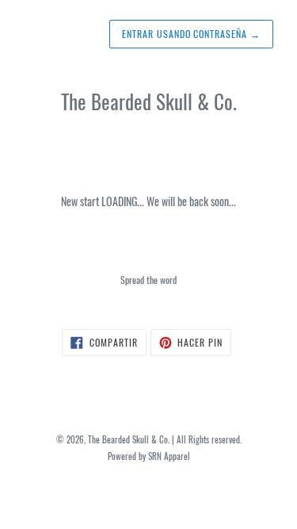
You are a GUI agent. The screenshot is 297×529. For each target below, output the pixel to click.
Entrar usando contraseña (191, 33)
